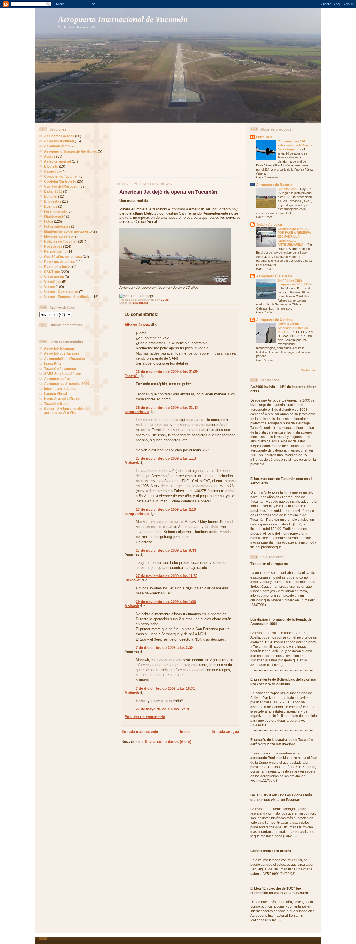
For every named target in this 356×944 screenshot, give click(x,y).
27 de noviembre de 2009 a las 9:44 (166, 550)
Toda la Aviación (269, 224)
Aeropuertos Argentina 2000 (66, 383)
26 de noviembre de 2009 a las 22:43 (167, 407)
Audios (49, 156)
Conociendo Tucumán (61, 176)
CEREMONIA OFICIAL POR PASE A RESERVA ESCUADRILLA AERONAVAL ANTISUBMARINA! (294, 236)
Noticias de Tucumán (60, 241)
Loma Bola (52, 363)
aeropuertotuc (137, 412)
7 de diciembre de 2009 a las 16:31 (165, 688)
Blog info (51, 166)
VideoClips (52, 281)
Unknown (133, 580)
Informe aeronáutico (60, 388)
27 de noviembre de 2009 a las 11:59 (166, 576)
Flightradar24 (54, 216)
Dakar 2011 (53, 191)
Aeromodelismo (57, 146)
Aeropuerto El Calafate (274, 276)
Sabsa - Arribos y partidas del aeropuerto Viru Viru (67, 410)
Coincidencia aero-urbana (270, 851)
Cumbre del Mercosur (61, 186)
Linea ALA (264, 137)
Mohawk (132, 462)
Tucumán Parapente (60, 368)
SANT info (52, 271)
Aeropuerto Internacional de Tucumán (123, 19)
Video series (54, 276)
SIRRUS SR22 (288, 189)
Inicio (185, 731)
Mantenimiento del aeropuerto (68, 231)
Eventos (50, 206)
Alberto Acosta (137, 325)
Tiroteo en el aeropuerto (269, 564)
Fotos (48, 221)
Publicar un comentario (145, 717)
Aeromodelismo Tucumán (64, 358)
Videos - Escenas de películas (68, 296)
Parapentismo (55, 251)
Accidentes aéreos (59, 136)
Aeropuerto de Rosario (274, 184)
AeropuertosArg (57, 378)
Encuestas (52, 201)
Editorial (50, 196)
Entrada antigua (225, 731)
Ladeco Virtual (55, 393)
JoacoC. (132, 376)
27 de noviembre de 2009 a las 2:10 (166, 509)
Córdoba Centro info (60, 181)
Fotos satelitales (57, 226)
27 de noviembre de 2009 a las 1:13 (166, 458)
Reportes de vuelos (59, 261)
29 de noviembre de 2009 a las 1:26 (166, 602)
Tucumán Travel (56, 403)
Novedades (53, 246)
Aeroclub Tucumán (59, 141)
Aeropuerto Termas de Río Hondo (70, 151)
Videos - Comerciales (61, 291)
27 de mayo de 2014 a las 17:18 (162, 709)
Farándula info (55, 211)
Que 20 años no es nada (63, 256)
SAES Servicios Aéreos (63, 373)
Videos (49, 286)
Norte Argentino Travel (62, 398)
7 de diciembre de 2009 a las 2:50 (164, 648)
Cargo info (52, 171)
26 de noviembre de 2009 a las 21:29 (167, 372)
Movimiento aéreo (58, 236)
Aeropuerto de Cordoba (274, 320)
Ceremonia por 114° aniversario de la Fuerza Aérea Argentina (295, 145)
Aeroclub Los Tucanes (62, 353)
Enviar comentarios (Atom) (168, 741)
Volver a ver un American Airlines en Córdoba (293, 328)
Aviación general (57, 161)
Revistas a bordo (57, 266)
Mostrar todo (309, 370)
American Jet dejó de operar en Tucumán (168, 192)
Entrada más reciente (140, 731)
